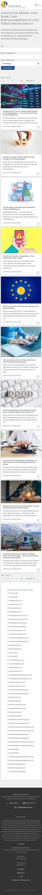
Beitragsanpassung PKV (17, 615)
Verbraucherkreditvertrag (17, 690)
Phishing (12, 593)
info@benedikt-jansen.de (24, 807)
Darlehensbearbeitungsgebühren (20, 757)
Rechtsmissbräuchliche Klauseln (20, 727)
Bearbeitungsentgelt (16, 764)
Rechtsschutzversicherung (18, 719)
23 (21, 81)
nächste (29, 81)
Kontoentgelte (14, 749)
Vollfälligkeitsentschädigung (19, 675)
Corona (12, 653)
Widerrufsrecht (14, 667)
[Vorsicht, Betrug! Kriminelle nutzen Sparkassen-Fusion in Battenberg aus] (21, 191)
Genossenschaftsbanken (18, 638)
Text (2, 46)
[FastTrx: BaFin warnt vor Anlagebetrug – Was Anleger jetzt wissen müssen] (21, 240)
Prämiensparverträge (16, 623)
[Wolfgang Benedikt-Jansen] (14, 4)
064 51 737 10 (13, 803)
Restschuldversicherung (17, 705)
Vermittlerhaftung (15, 660)
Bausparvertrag (14, 712)
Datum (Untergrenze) (8, 53)
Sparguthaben (14, 697)
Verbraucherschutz (15, 682)
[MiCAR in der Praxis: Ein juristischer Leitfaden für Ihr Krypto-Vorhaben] (21, 290)
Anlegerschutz (14, 601)
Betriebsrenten (14, 608)
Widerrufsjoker (14, 645)
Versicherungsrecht (16, 630)
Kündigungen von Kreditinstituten (21, 742)
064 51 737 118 (30, 803)
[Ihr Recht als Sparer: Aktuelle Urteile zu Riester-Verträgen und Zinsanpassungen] (21, 143)
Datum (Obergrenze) (8, 60)
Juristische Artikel (17, 590)
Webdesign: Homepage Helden (21, 880)
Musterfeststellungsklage (18, 734)
